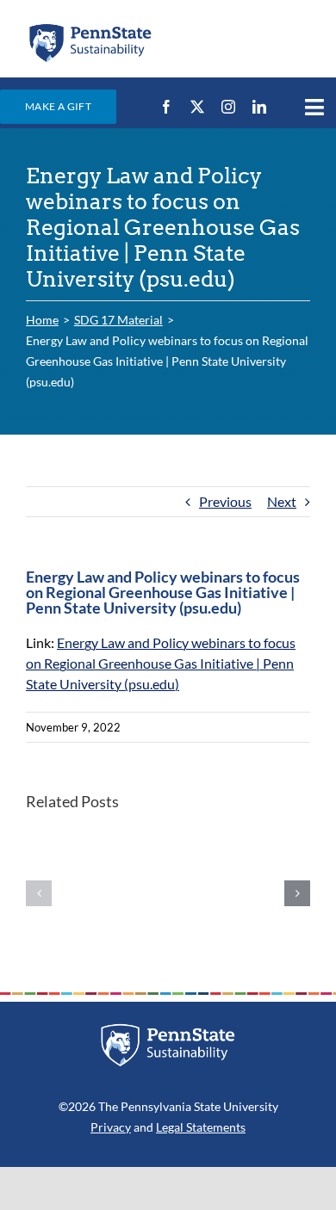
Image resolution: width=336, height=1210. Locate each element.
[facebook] (166, 107)
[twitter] (197, 107)
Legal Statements (201, 1127)
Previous (225, 501)
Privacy (110, 1127)
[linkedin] (259, 107)
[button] (39, 893)
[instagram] (228, 107)
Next (281, 501)
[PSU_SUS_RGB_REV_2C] (168, 1030)
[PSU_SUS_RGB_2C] (89, 28)
